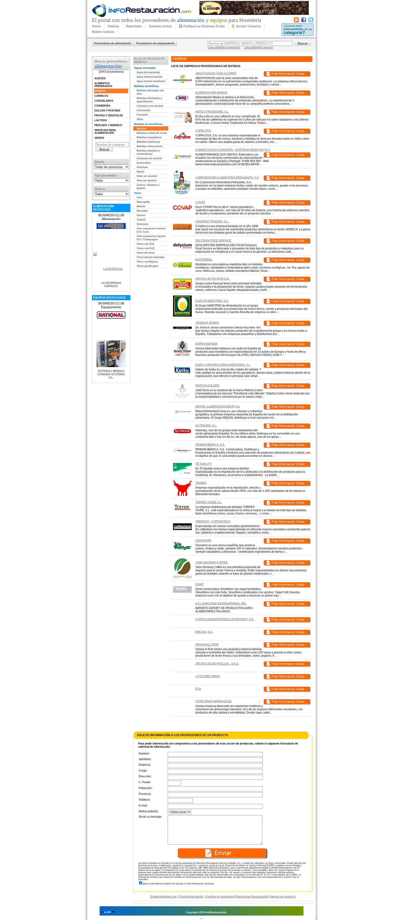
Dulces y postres (107, 110)
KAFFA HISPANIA (206, 343)
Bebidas (100, 91)
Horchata (142, 167)
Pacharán (142, 114)
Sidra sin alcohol (147, 176)
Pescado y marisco (108, 125)
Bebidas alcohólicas (146, 86)
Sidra (140, 119)
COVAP (200, 202)
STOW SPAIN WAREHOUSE (213, 701)
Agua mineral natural (149, 76)
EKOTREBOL (203, 259)
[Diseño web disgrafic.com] (107, 912)
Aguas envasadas (145, 67)
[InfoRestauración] (141, 16)
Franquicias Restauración (252, 896)
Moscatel (142, 210)
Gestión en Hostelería (220, 896)
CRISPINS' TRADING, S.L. (212, 221)
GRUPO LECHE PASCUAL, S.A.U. (217, 663)
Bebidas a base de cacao (152, 132)
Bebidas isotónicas (148, 141)
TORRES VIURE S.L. (208, 502)
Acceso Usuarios (248, 26)
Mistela (141, 206)
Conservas (102, 105)
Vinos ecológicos (147, 261)
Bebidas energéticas (149, 137)
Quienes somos (160, 26)
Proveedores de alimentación (112, 43)
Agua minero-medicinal (151, 81)
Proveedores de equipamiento (155, 43)
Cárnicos (101, 95)
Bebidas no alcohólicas (148, 124)
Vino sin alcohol (146, 180)
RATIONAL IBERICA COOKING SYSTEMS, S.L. (111, 374)
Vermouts (142, 224)
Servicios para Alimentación (105, 131)
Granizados (144, 162)
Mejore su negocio (282, 896)
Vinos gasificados (148, 266)
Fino (139, 197)
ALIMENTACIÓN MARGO (211, 92)
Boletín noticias (103, 32)
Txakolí (141, 219)
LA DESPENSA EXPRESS (111, 284)
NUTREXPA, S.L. (206, 425)
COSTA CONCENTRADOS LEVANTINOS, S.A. (224, 619)
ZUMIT (199, 584)
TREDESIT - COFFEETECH (212, 521)
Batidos (141, 128)
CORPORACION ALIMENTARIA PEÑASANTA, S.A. (227, 177)
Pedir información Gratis (287, 74)
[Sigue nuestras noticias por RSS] (296, 21)
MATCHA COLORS (207, 385)
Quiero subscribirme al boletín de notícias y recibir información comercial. (178, 883)
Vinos (137, 193)
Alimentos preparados (103, 84)
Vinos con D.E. (146, 243)
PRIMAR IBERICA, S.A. (210, 444)
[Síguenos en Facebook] (303, 21)
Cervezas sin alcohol (149, 158)
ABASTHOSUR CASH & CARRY (216, 73)
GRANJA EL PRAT (207, 644)
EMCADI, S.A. (204, 632)
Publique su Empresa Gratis (204, 26)
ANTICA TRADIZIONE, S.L (212, 111)
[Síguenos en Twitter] (310, 21)
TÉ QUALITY (203, 463)
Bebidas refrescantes (150, 146)
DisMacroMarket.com (163, 896)
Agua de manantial (148, 72)
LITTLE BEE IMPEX (207, 676)
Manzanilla (143, 201)
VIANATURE (203, 540)
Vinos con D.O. (146, 248)
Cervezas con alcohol (150, 105)
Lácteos (100, 120)
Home (96, 26)
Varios (99, 137)
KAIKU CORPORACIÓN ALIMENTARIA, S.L (222, 364)
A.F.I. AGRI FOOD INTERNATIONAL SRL (221, 603)
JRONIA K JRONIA (207, 322)
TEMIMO (200, 483)
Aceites (99, 78)
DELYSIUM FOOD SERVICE (213, 240)
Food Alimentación (191, 896)
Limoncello (143, 110)
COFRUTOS (203, 130)
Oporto (141, 215)
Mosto (140, 171)
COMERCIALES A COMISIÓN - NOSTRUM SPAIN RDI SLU (232, 150)
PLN (198, 688)
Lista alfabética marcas (258, 47)
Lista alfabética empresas (224, 47)
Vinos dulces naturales (151, 257)
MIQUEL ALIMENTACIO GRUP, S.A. (217, 406)
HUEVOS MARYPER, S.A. (212, 301)
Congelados (103, 100)
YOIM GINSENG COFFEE (211, 562)
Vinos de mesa (146, 252)
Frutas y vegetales (108, 115)
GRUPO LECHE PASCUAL (212, 278)
